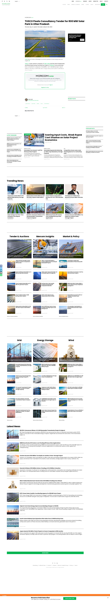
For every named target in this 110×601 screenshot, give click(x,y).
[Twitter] (7, 1)
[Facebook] (2, 1)
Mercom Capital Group (63, 565)
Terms (76, 565)
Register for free (45, 87)
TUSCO (27, 63)
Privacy (71, 565)
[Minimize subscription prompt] (108, 598)
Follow (26, 59)
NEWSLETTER (95, 1)
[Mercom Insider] (78, 1)
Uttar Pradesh (46, 103)
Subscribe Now (69, 598)
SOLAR (64, 4)
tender (38, 103)
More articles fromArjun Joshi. (33, 100)
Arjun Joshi (34, 29)
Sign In (51, 85)
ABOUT (101, 1)
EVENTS (90, 1)
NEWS (73, 1)
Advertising (35, 565)
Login (103, 4)
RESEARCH (85, 1)
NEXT (63, 107)
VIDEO (91, 4)
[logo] (6, 4)
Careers (54, 565)
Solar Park (33, 103)
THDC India (47, 63)
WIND (83, 4)
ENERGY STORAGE (76, 4)
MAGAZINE (97, 4)
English (16, 1)
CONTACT (106, 1)
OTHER (87, 4)
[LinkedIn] (9, 1)
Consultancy (27, 103)
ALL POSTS (45, 107)
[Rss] (4, 1)
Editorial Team (42, 565)
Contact (49, 565)
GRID (68, 4)
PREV (27, 107)
